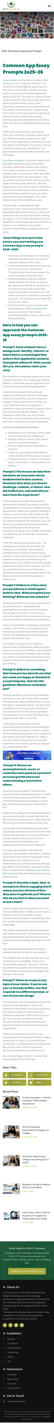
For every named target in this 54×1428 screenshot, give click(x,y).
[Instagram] (10, 1325)
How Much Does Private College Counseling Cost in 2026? (35, 1159)
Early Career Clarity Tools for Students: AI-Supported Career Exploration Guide (36, 1215)
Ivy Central (11, 80)
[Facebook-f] (5, 1325)
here (33, 1059)
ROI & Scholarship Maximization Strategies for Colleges (35, 1130)
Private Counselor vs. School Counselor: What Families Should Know (36, 1100)
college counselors (15, 160)
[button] (49, 6)
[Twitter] (16, 1325)
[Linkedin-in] (22, 1325)
